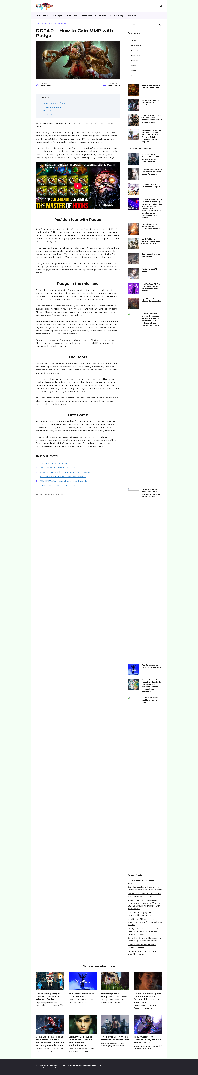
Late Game (48, 115)
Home (38, 23)
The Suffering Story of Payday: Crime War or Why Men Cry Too (48, 996)
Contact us (132, 15)
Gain (48, 494)
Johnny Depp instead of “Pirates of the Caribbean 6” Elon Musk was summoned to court (143, 931)
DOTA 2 (40, 494)
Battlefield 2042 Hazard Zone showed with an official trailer (150, 241)
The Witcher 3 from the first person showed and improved (151, 226)
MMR (54, 494)
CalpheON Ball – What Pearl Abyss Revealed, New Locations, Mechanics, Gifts (80, 1041)
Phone (133, 76)
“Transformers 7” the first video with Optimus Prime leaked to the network (151, 118)
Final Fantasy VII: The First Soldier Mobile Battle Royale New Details (150, 287)
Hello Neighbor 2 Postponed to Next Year (114, 995)
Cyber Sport (57, 15)
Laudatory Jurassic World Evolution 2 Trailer (149, 700)
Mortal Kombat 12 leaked (149, 270)
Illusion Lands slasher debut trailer (151, 255)
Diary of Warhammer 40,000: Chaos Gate (150, 86)
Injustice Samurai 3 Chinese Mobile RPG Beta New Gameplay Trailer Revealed (150, 158)
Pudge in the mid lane (53, 107)
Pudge (62, 494)
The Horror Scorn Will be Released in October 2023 (115, 1038)
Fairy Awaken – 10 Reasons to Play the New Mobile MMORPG (147, 1040)
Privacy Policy (117, 15)
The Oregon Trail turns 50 (139, 148)
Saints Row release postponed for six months (150, 102)
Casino (133, 40)
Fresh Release (89, 15)
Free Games (73, 15)
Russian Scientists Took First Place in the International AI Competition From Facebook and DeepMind (151, 685)
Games (133, 66)
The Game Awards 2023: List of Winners (151, 666)
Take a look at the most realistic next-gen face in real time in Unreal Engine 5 (151, 492)
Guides (102, 15)
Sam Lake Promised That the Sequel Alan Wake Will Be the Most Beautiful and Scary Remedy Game (50, 1041)
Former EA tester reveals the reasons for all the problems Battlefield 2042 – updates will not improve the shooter (150, 319)
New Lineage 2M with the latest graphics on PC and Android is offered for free (145, 922)
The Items (47, 111)
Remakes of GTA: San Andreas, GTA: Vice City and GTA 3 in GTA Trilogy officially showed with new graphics (151, 136)
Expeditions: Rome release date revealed (151, 300)
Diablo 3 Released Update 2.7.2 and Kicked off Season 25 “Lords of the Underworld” (147, 997)
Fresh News (42, 15)
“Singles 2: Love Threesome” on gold (150, 185)
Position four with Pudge (54, 103)
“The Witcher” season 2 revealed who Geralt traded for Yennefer (151, 171)
